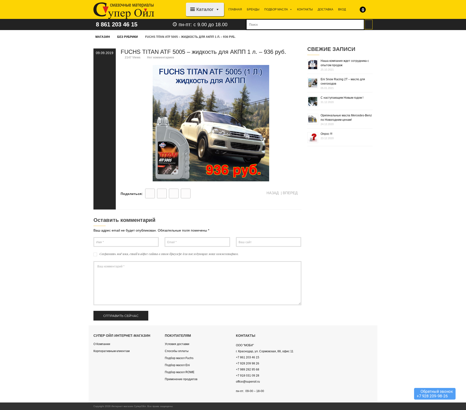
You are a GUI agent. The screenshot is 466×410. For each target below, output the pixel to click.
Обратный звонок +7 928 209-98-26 (435, 393)
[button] (217, 9)
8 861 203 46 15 (116, 24)
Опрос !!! (326, 134)
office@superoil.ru (248, 381)
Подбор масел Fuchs (179, 358)
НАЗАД (272, 193)
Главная (235, 9)
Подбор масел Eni (177, 365)
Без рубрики (127, 37)
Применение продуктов (181, 379)
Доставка (325, 9)
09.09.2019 (104, 53)
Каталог (205, 9)
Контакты (305, 9)
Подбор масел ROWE (179, 372)
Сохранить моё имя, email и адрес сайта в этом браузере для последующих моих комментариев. (169, 254)
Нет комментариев (160, 57)
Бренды (253, 9)
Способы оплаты (177, 351)
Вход (342, 9)
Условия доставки (177, 344)
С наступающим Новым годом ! (342, 97)
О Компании (101, 344)
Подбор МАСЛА (276, 9)
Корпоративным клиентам (111, 351)
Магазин (102, 37)
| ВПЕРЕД (290, 193)
